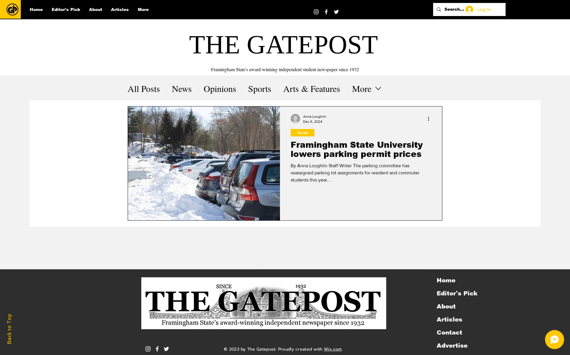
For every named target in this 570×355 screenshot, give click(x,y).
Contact (449, 332)
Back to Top (9, 329)
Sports (259, 88)
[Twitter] (336, 12)
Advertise (452, 345)
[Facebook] (326, 12)
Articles (449, 319)
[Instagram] (316, 12)
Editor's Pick (457, 293)
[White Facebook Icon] (157, 349)
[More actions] (430, 118)
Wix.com (333, 349)
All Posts (144, 88)
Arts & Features (311, 88)
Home (446, 280)
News (182, 88)
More (361, 88)
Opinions (220, 88)
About (446, 306)
